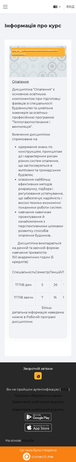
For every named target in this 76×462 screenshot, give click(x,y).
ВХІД (70, 7)
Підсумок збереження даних (38, 396)
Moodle (28, 440)
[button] (57, 6)
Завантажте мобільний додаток (38, 402)
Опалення (20, 82)
